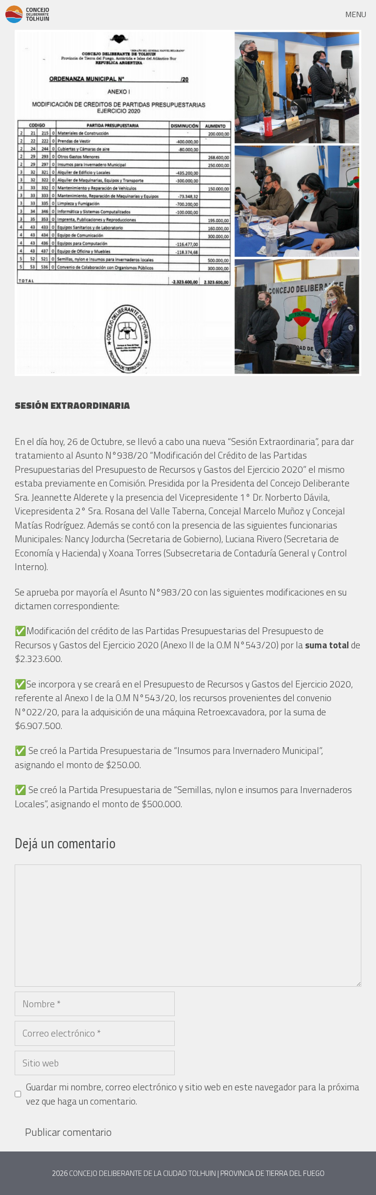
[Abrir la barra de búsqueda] (310, 14)
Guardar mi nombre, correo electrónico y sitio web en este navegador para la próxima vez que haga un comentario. (192, 1094)
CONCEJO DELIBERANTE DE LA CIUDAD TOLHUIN (142, 1173)
